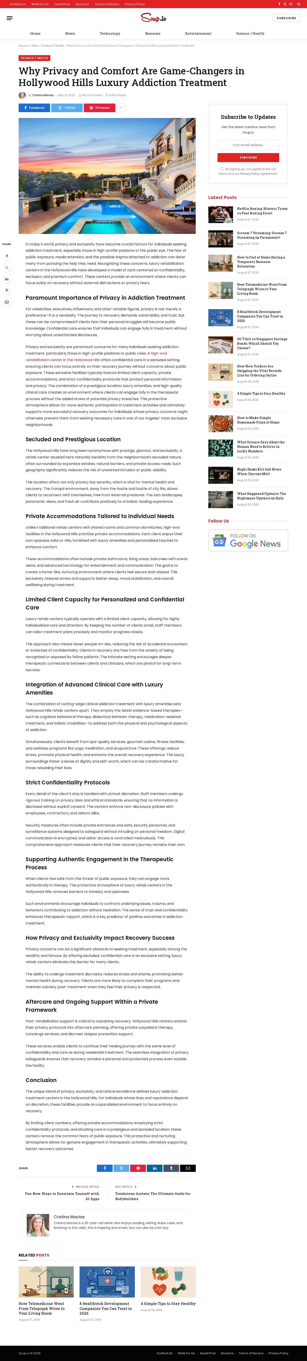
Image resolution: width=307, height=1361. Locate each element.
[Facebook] (6, 255)
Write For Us (40, 4)
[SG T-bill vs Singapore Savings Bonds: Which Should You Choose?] (220, 344)
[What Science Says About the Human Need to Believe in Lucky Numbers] (220, 448)
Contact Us (18, 4)
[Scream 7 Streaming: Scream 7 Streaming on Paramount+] (220, 238)
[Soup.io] (153, 18)
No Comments (93, 95)
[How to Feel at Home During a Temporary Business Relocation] (220, 263)
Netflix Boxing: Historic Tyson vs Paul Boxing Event (262, 210)
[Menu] (10, 18)
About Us (82, 4)
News (70, 33)
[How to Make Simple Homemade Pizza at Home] (220, 423)
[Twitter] (6, 267)
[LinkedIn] (6, 278)
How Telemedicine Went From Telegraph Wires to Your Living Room (42, 1308)
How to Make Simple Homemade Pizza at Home (258, 420)
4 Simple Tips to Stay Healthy (168, 1303)
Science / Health (250, 33)
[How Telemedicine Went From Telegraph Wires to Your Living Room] (46, 1282)
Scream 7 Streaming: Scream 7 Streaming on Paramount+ (262, 235)
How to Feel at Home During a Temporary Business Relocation (261, 261)
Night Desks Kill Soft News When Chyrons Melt (259, 471)
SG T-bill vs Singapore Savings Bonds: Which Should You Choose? (262, 343)
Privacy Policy (135, 4)
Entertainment (198, 33)
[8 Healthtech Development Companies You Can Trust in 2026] (107, 1282)
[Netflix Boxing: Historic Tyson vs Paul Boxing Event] (220, 214)
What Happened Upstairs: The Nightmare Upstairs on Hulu (261, 495)
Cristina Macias (43, 95)
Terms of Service (107, 4)
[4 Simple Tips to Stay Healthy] (168, 1282)
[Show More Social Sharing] (120, 108)
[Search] (298, 4)
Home (35, 33)
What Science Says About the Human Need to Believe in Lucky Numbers (261, 446)
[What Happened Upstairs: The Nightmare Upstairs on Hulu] (220, 499)
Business (152, 33)
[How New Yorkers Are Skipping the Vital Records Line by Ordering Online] (220, 372)
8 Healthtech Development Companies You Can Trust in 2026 (106, 1308)
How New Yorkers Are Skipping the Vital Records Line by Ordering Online (259, 370)
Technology (110, 33)
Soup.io (24, 46)
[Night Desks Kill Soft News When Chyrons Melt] (220, 475)
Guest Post (62, 4)
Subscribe (286, 18)
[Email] (6, 301)
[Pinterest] (6, 290)
